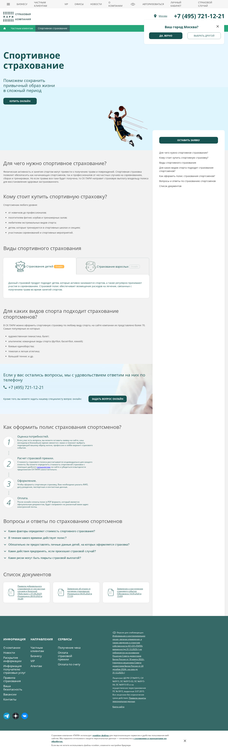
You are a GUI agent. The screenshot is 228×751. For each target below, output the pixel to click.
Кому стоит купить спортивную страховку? (183, 157)
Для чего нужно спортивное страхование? (183, 152)
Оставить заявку (188, 140)
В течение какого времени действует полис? (37, 538)
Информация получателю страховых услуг (14, 669)
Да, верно (165, 35)
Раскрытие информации (12, 659)
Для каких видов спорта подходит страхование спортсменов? (186, 169)
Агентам (36, 666)
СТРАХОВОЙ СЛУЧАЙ (205, 4)
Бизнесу (36, 656)
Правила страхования (12, 679)
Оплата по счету (69, 664)
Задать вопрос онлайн (107, 398)
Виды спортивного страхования (177, 162)
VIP (66, 4)
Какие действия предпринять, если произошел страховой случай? (52, 551)
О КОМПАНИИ (115, 4)
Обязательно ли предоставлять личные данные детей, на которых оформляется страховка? (68, 544)
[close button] (217, 26)
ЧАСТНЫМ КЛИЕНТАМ (40, 4)
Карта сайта (118, 706)
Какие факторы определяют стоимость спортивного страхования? (51, 531)
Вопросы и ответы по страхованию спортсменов (187, 181)
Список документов (170, 186)
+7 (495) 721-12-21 (26, 387)
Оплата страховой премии (65, 656)
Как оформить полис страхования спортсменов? (187, 176)
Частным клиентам (37, 649)
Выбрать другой (204, 35)
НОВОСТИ (96, 4)
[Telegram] (7, 717)
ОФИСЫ (79, 4)
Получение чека (69, 648)
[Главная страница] (17, 17)
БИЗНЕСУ (22, 4)
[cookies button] (185, 741)
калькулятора (43, 467)
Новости (9, 653)
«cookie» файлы (100, 735)
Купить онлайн (20, 101)
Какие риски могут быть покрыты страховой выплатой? (44, 558)
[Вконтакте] (25, 717)
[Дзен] (16, 717)
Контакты (9, 699)
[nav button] (8, 4)
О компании (11, 648)
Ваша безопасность (12, 687)
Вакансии (10, 694)
